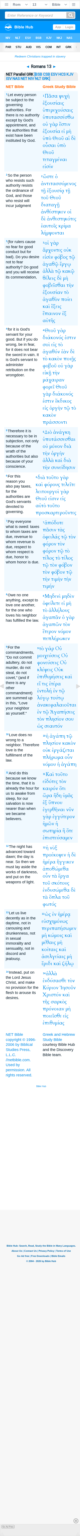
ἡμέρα (49, 862)
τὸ (66, 292)
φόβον (65, 565)
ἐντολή (44, 690)
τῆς (46, 1001)
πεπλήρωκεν (56, 638)
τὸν (72, 536)
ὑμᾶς (68, 795)
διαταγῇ (50, 204)
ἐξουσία (51, 131)
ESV (54, 74)
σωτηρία (52, 830)
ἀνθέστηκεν (53, 211)
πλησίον (55, 719)
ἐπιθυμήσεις (50, 676)
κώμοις (55, 935)
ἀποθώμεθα (56, 869)
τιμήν (48, 586)
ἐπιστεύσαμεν (58, 837)
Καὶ (50, 774)
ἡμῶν (48, 823)
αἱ (67, 138)
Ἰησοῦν (68, 987)
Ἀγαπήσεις (62, 712)
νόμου (49, 764)
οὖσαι (49, 145)
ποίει (66, 299)
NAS (16, 78)
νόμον (64, 631)
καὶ (46, 306)
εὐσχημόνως (55, 921)
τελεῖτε (68, 484)
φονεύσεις (48, 662)
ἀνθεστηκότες (61, 218)
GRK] (46, 78)
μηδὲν (68, 596)
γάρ (49, 648)
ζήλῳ (68, 963)
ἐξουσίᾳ (55, 190)
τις (45, 683)
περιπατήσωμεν (59, 928)
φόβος (61, 257)
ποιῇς (69, 358)
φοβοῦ (50, 365)
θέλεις (49, 278)
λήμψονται (52, 233)
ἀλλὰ (48, 271)
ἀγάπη (57, 736)
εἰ (63, 131)
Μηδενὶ (53, 596)
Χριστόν (52, 994)
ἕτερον (50, 631)
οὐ (45, 124)
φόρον (49, 544)
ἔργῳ (65, 264)
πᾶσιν (49, 529)
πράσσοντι (55, 422)
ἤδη (57, 795)
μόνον (56, 446)
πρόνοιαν (53, 1008)
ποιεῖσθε (52, 1016)
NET (24, 78)
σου (69, 719)
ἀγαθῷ (50, 264)
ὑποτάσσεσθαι (59, 439)
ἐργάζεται (63, 750)
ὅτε (69, 830)
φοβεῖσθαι (54, 285)
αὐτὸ (41, 505)
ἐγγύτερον (63, 816)
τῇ (43, 190)
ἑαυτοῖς (49, 226)
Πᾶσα (51, 96)
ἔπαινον (52, 313)
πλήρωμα (53, 757)
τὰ (54, 876)
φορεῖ (48, 387)
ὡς (40, 726)
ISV (9, 78)
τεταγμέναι (55, 159)
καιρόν (50, 788)
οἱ (69, 211)
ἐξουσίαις (53, 103)
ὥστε (48, 176)
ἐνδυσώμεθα (56, 890)
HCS (62, 74)
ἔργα (63, 876)
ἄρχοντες (52, 250)
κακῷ (68, 271)
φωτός (49, 904)
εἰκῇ (47, 372)
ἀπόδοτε (54, 522)
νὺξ (53, 847)
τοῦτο (52, 477)
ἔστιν (64, 124)
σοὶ (46, 344)
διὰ (67, 446)
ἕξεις (56, 306)
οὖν (69, 757)
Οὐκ (58, 669)
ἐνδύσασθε (54, 980)
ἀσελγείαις (53, 956)
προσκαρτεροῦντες (56, 512)
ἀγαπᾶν (52, 617)
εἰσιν (53, 498)
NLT (38, 78)
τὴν (70, 285)
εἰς (54, 344)
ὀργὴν (56, 408)
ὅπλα (55, 897)
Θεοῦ (58, 138)
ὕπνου (55, 802)
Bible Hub (41, 1086)
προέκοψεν (54, 855)
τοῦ (44, 197)
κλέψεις (45, 669)
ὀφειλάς (51, 536)
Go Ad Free (8, 1527)
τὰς (61, 529)
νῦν (70, 809)
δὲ (73, 138)
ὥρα (47, 795)
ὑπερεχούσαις (58, 110)
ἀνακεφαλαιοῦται (56, 705)
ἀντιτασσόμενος (58, 183)
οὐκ (67, 250)
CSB (46, 74)
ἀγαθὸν (51, 299)
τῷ (72, 257)
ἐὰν (65, 351)
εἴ (39, 683)
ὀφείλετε (51, 603)
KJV (70, 74)
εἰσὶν (48, 257)
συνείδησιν (63, 467)
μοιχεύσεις (48, 655)
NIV (31, 78)
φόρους (52, 484)
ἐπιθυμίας (53, 1023)
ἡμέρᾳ (64, 914)
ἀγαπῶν (52, 624)
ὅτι (62, 788)
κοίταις (50, 949)
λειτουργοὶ (47, 491)
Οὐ (58, 648)
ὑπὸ (47, 138)
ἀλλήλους (59, 610)
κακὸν (55, 358)
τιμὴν (57, 579)
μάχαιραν (53, 380)
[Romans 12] (5, 696)
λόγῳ (43, 698)
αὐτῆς (49, 320)
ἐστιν (70, 337)
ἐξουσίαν (53, 292)
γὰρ (53, 124)
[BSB (38, 74)
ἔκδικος (63, 401)
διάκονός (53, 337)
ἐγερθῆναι (54, 809)
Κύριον (50, 987)
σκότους (60, 883)
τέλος (48, 558)
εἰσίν (48, 166)
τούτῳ (57, 698)
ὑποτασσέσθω (58, 117)
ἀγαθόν (51, 351)
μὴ (68, 131)
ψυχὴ (64, 96)
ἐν (55, 690)
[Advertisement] (46, 1177)
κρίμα (64, 226)
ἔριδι (47, 963)
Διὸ (48, 432)
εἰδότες (50, 781)
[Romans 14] (74, 696)
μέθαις (49, 942)
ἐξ (64, 313)
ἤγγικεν (65, 862)
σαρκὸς (59, 1001)
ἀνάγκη (61, 432)
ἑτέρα (55, 683)
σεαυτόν (53, 726)
